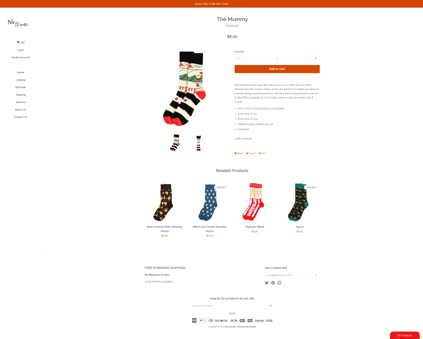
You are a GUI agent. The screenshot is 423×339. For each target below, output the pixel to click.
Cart (22, 42)
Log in (20, 49)
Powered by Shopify (246, 327)
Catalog (20, 79)
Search (232, 313)
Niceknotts (232, 25)
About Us (20, 109)
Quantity (239, 52)
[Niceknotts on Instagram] (279, 283)
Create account (20, 57)
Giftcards (20, 87)
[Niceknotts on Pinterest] (273, 283)
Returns (20, 102)
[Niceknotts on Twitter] (267, 283)
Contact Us (20, 117)
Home (20, 72)
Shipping (20, 94)
